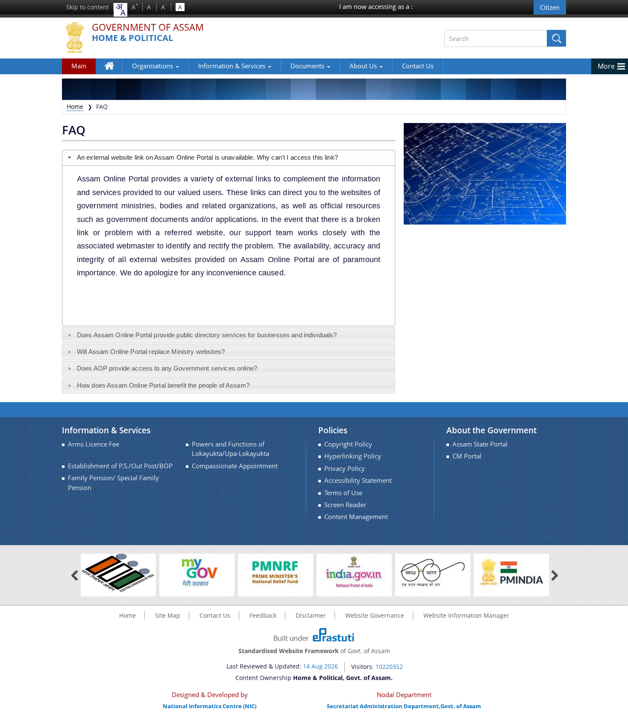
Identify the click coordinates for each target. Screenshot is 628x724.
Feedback (262, 615)
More (606, 66)
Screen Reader (345, 504)
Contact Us (418, 65)
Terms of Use (343, 492)
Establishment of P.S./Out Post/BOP (120, 465)
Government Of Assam (148, 27)
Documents (308, 65)
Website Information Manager (466, 615)
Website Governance (374, 615)
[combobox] (120, 10)
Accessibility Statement (358, 480)
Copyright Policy (348, 444)
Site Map (167, 615)
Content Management (356, 516)
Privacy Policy (344, 468)
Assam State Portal (480, 444)
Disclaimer (311, 615)
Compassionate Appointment (235, 465)
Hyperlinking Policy (352, 456)
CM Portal (466, 456)
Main (78, 65)
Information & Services (232, 65)
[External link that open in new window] (118, 572)
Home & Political (132, 38)
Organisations (153, 65)
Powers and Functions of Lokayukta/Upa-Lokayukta (230, 449)
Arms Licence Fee (93, 444)
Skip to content (87, 7)
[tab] (228, 158)
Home (113, 72)
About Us (364, 65)
